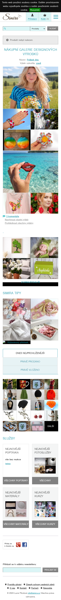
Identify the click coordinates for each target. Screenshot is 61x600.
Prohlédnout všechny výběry (19, 223)
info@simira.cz (34, 593)
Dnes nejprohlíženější (30, 353)
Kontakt (23, 588)
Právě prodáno (30, 361)
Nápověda (47, 588)
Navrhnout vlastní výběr (16, 219)
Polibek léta (33, 59)
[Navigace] (56, 17)
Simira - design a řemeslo (12, 17)
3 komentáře (12, 216)
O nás (12, 588)
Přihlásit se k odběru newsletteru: (19, 564)
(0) (45, 19)
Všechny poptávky (16, 480)
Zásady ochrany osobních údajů (40, 584)
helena (7, 463)
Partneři (34, 588)
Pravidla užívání (14, 584)
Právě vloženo (30, 369)
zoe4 (38, 63)
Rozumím (35, 9)
